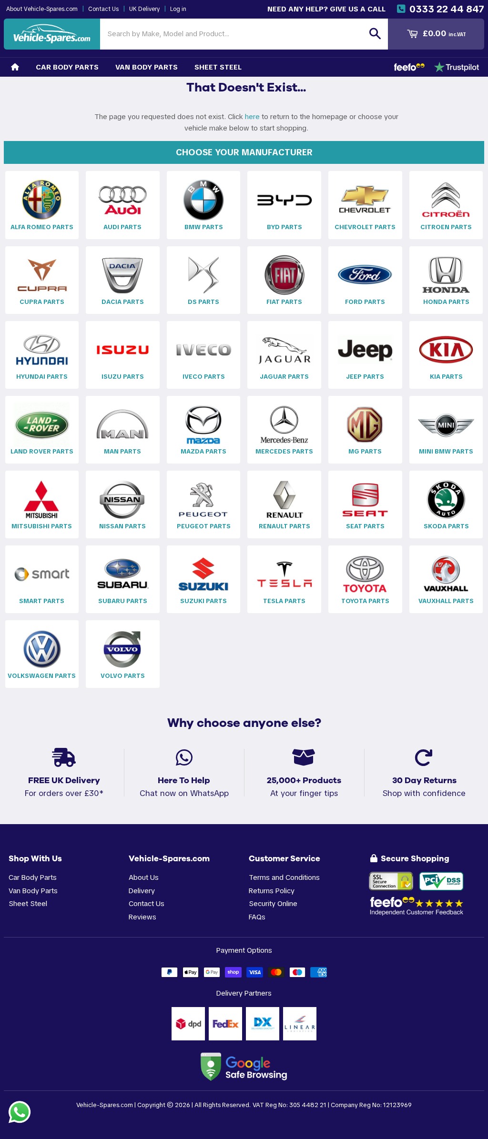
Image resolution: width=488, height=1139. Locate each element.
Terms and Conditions (284, 877)
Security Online (273, 903)
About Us (144, 877)
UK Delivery (144, 9)
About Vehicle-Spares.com (42, 9)
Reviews (142, 917)
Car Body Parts (67, 67)
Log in (178, 9)
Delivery (142, 891)
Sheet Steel (218, 67)
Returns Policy (272, 891)
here (252, 116)
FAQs (257, 917)
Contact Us (103, 9)
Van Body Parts (146, 67)
